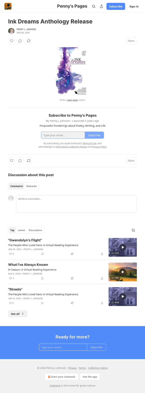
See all (15, 313)
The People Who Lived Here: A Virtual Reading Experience (43, 245)
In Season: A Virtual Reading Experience (32, 269)
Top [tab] (12, 230)
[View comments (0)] (20, 40)
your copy (72, 100)
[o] (122, 247)
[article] (72, 247)
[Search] (93, 6)
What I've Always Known (28, 265)
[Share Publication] (101, 6)
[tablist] (23, 186)
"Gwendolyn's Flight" (25, 240)
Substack (55, 385)
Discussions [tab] (35, 230)
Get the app (90, 376)
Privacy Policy (99, 146)
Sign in (134, 6)
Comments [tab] (16, 186)
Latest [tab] (21, 230)
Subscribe (115, 6)
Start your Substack (63, 376)
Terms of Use (89, 143)
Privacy (72, 368)
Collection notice (98, 368)
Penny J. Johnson (26, 29)
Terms (82, 368)
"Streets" (15, 289)
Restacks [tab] (31, 186)
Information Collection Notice (71, 146)
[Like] (11, 40)
